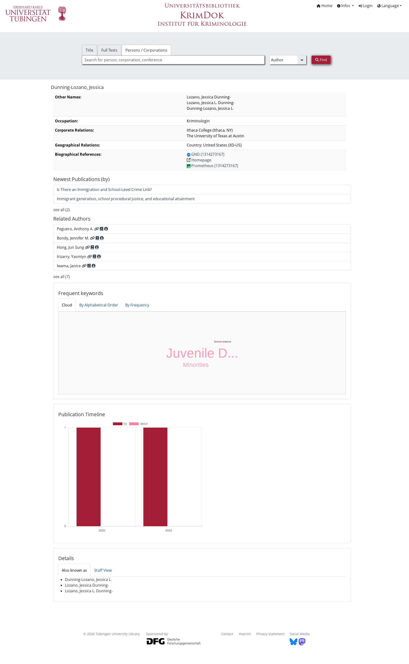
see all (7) (61, 276)
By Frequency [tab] (137, 305)
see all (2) (61, 209)
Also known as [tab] (74, 570)
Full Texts (109, 50)
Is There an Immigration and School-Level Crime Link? (104, 189)
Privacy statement (270, 634)
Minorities (196, 364)
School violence (222, 341)
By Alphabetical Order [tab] (98, 305)
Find (323, 59)
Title (89, 50)
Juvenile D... (202, 353)
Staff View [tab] (103, 570)
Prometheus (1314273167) (214, 165)
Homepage (201, 160)
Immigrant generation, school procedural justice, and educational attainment (126, 198)
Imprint (245, 634)
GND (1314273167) (207, 154)
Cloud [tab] (67, 305)
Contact (227, 634)
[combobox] (173, 59)
